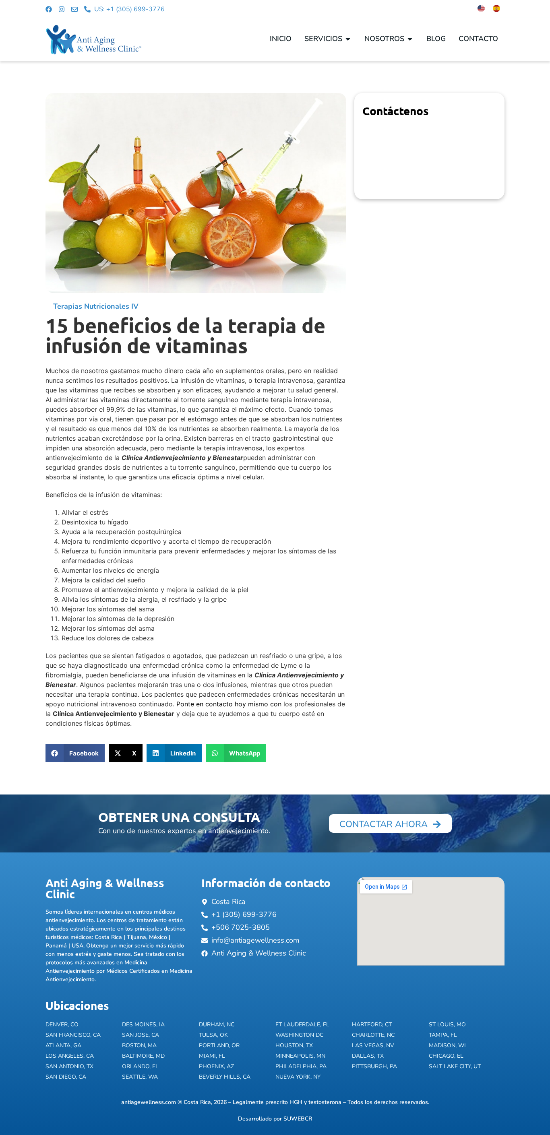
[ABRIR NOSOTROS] (410, 38)
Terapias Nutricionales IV (96, 306)
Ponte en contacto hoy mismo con (228, 704)
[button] (75, 753)
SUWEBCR (297, 1119)
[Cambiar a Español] (496, 8)
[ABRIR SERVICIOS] (348, 38)
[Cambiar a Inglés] (481, 8)
